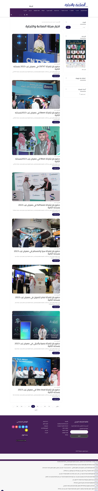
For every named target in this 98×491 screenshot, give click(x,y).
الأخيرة (36, 410)
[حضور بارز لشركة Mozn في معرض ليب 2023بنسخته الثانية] (36, 140)
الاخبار (77, 10)
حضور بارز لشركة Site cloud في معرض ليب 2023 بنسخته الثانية (39, 391)
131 (29, 406)
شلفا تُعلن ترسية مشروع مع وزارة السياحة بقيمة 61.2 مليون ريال (85, 480)
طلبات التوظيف (37, 10)
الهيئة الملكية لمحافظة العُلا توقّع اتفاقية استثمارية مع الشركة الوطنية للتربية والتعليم (81, 464)
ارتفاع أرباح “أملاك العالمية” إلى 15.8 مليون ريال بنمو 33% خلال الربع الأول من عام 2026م (81, 470)
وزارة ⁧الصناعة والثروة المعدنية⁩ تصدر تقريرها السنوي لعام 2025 (86, 483)
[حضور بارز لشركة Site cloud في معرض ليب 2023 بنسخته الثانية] (36, 371)
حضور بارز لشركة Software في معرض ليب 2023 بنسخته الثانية (39, 206)
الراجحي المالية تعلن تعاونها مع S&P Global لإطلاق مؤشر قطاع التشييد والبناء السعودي (80, 486)
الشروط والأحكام (44, 428)
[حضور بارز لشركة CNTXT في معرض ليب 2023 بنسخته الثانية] (36, 48)
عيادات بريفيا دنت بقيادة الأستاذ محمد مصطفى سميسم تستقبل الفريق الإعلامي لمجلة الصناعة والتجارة (77, 461)
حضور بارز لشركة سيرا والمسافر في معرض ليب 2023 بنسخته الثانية (37, 252)
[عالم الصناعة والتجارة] (75, 4)
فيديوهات (46, 426)
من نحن (30, 10)
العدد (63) (84, 69)
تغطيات (72, 10)
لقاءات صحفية (65, 10)
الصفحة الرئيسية (84, 10)
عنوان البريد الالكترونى (83, 428)
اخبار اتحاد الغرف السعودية (62, 426)
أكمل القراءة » (56, 76)
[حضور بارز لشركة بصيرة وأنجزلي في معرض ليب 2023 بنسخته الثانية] (36, 325)
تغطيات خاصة (65, 428)
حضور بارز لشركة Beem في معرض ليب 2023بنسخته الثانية (37, 114)
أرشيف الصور (49, 10)
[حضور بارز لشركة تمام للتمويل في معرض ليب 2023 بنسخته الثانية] (36, 279)
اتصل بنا (25, 10)
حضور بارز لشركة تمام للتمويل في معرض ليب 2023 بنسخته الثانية (37, 298)
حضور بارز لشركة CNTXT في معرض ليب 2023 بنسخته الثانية (36, 67)
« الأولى (57, 406)
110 (49, 406)
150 (17, 406)
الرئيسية (57, 22)
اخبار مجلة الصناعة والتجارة (62, 424)
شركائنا (43, 10)
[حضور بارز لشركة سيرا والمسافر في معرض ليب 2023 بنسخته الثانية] (36, 233)
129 (37, 406)
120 (45, 406)
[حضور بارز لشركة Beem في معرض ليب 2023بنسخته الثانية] (36, 94)
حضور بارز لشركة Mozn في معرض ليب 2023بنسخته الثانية (37, 160)
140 (21, 406)
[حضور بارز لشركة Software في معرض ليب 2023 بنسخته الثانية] (36, 186)
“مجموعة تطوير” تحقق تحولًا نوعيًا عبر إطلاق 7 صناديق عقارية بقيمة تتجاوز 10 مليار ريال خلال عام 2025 (78, 489)
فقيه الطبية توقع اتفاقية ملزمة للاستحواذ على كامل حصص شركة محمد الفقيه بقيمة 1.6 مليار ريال (78, 474)
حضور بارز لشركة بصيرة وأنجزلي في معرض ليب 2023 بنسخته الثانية (37, 344)
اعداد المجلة (56, 10)
